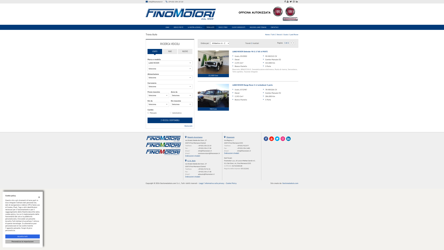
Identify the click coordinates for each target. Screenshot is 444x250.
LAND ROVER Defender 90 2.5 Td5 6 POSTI (250, 51)
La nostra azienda (194, 27)
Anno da (174, 92)
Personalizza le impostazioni (23, 241)
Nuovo (185, 51)
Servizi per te (178, 27)
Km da (150, 101)
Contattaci (274, 27)
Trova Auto (210, 27)
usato (286, 34)
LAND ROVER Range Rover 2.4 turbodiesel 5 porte (252, 85)
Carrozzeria (152, 83)
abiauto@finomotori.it (206, 174)
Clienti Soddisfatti (238, 27)
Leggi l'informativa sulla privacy (211, 183)
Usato (154, 51)
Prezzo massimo (154, 92)
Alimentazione (153, 74)
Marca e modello (154, 59)
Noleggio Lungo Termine (258, 27)
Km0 (170, 51)
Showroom (230, 137)
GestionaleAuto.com (290, 183)
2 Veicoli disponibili (170, 120)
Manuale (153, 113)
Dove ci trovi (223, 27)
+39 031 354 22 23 (175, 1)
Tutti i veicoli (276, 34)
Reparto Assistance (194, 137)
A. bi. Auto (191, 160)
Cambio (150, 110)
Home (167, 27)
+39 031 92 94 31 (204, 169)
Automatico (177, 113)
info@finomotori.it (155, 1)
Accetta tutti (22, 236)
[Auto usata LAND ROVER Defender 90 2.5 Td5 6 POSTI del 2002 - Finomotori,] (213, 62)
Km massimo (176, 101)
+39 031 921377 (243, 145)
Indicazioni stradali (192, 156)
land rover (294, 34)
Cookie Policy (231, 183)
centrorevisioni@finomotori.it (209, 153)
